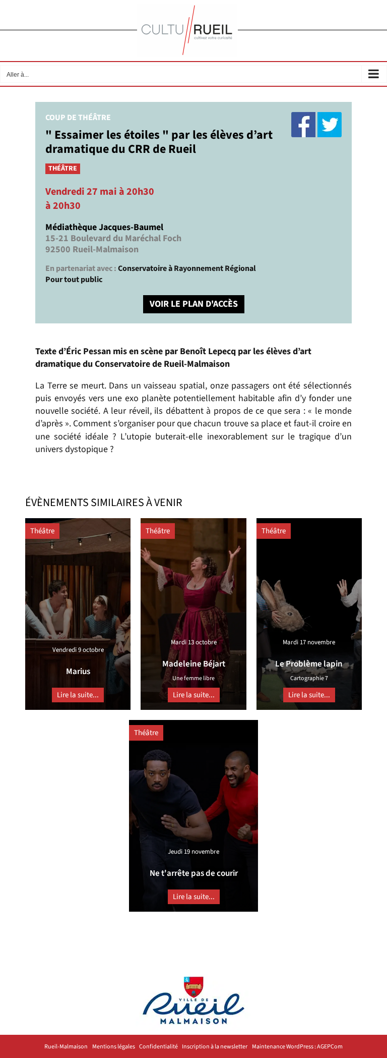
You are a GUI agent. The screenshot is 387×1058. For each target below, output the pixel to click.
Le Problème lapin (309, 664)
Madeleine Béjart (193, 664)
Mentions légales (113, 1047)
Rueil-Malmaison (66, 1047)
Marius (78, 671)
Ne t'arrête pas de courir (194, 873)
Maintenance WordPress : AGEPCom (297, 1047)
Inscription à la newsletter (214, 1047)
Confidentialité (158, 1047)
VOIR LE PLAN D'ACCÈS (194, 304)
